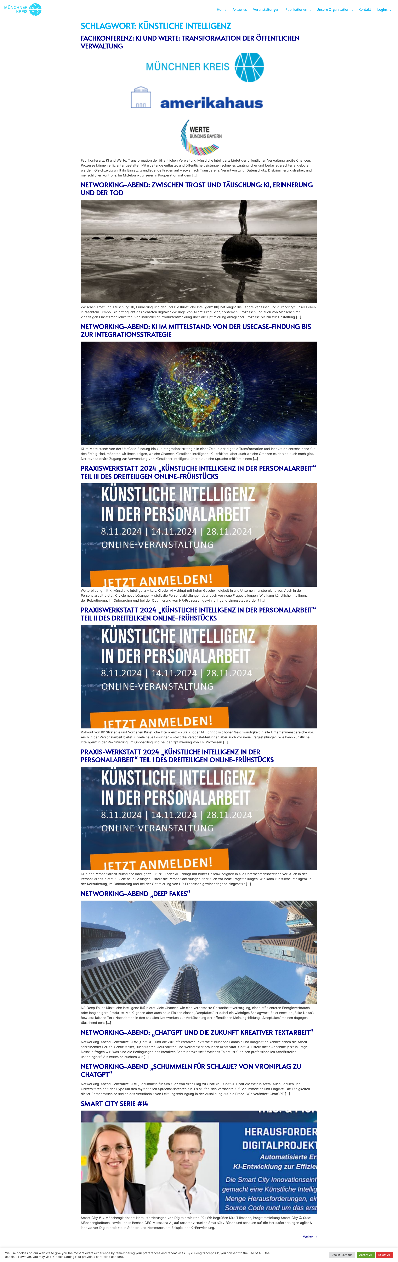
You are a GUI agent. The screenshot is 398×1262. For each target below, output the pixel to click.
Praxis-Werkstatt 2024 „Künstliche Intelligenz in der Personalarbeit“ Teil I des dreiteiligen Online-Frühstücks (177, 755)
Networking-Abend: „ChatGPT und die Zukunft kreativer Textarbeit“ (197, 1032)
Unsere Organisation (333, 9)
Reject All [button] (384, 1254)
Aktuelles (240, 9)
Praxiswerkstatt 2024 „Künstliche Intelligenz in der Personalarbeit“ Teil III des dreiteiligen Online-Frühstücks (198, 471)
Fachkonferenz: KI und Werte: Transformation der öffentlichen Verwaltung (190, 41)
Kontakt (365, 9)
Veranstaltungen (266, 9)
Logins (382, 9)
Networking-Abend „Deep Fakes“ (135, 893)
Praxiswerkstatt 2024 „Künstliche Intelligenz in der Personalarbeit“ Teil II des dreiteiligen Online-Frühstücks (198, 613)
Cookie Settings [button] (342, 1254)
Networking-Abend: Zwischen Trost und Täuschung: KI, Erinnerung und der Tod (197, 188)
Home (221, 9)
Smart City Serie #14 (114, 1103)
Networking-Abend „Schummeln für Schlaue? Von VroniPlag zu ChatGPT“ (191, 1070)
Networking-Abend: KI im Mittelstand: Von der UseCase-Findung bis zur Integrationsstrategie (196, 330)
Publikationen (296, 9)
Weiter (310, 1237)
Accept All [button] (365, 1254)
